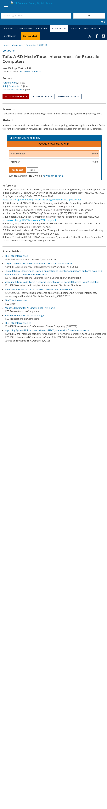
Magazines (17, 45)
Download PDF (17, 96)
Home (6, 45)
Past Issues (42, 28)
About (73, 28)
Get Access (30, 36)
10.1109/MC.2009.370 (30, 71)
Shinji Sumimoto (11, 86)
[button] (103, 22)
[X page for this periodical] (89, 36)
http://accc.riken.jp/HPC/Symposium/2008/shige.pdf (29, 220)
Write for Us (91, 28)
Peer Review (9, 35)
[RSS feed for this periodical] (103, 36)
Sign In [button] (65, 144)
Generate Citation (68, 96)
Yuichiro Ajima (10, 82)
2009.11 (43, 45)
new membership (53, 175)
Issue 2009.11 (59, 28)
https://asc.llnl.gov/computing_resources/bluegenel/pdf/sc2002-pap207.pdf (42, 199)
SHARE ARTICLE (44, 96)
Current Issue (25, 28)
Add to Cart (17, 170)
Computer (8, 28)
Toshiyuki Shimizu (12, 89)
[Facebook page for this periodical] (96, 36)
